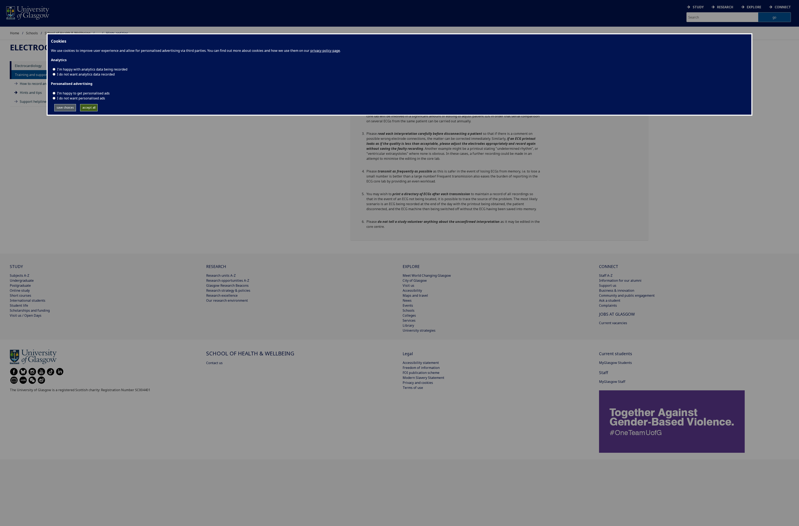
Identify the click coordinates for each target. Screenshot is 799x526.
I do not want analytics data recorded (86, 74)
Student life (19, 305)
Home (14, 33)
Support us (607, 285)
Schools (32, 33)
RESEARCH (216, 266)
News (407, 300)
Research (725, 7)
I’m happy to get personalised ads (83, 93)
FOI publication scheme (421, 372)
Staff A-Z (606, 275)
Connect (783, 7)
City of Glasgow (415, 280)
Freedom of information (421, 367)
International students (27, 300)
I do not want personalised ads (81, 98)
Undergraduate (22, 280)
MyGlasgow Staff (612, 381)
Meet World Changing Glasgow (427, 275)
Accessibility (412, 290)
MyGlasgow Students (615, 362)
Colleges (409, 315)
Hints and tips (31, 93)
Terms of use (413, 387)
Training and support (31, 74)
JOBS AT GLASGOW (617, 314)
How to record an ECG (36, 83)
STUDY (16, 266)
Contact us (214, 363)
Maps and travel (415, 295)
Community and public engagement (627, 295)
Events (408, 305)
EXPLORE (411, 266)
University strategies (419, 330)
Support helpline (33, 101)
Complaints (608, 305)
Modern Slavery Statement (423, 377)
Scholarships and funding (30, 310)
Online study (20, 290)
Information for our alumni (620, 280)
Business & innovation (616, 290)
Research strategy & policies (228, 290)
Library (408, 325)
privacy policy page (325, 50)
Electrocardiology (28, 65)
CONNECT (608, 266)
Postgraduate (20, 285)
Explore (754, 7)
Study (698, 7)
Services (409, 320)
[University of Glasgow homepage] (27, 12)
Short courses (20, 295)
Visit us (408, 285)
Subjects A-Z (19, 275)
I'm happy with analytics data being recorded (92, 69)
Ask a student (609, 300)
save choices (65, 107)
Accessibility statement (421, 362)
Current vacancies (613, 323)
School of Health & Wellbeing (250, 353)
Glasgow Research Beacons (227, 285)
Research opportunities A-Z (227, 280)
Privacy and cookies (418, 382)
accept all (89, 107)
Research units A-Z (221, 275)
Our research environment (227, 300)
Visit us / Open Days (25, 315)
